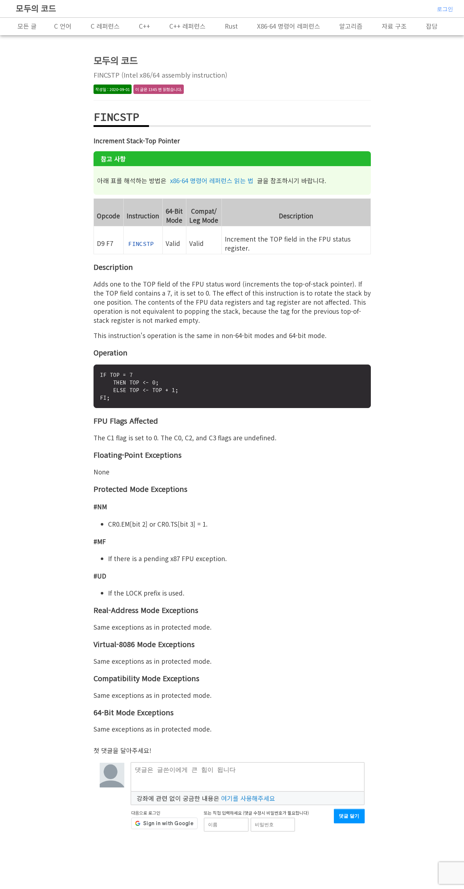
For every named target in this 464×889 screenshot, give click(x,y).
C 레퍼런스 (105, 25)
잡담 (432, 25)
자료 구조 (394, 25)
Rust (231, 25)
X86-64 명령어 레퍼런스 (288, 25)
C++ (144, 25)
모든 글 (27, 25)
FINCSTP (141, 243)
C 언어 (62, 25)
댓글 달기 (349, 816)
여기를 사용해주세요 (248, 798)
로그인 (445, 9)
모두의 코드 (36, 8)
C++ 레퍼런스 (187, 25)
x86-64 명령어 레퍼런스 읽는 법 (211, 180)
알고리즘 (350, 25)
